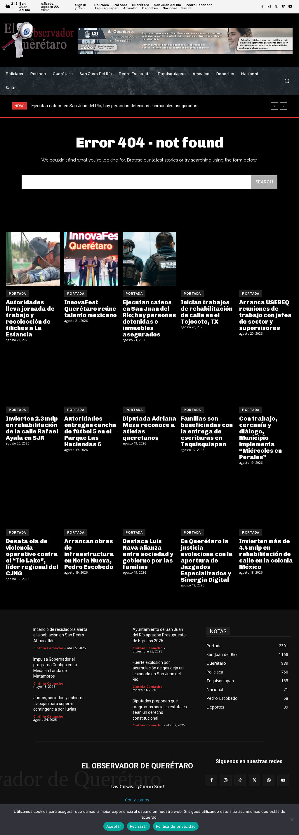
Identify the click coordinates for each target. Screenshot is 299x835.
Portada (17, 294)
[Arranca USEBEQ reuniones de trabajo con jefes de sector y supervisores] (266, 259)
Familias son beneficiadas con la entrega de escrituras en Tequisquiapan (207, 431)
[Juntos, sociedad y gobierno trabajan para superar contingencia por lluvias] (20, 704)
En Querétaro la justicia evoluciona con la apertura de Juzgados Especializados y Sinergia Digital (207, 560)
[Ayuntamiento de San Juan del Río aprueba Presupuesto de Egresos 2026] (120, 636)
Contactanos (137, 800)
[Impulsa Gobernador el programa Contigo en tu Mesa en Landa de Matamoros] (20, 665)
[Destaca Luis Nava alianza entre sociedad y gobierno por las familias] (150, 498)
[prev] (274, 106)
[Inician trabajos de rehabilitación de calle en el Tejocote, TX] (208, 259)
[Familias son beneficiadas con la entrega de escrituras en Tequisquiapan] (208, 375)
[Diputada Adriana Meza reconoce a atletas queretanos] (150, 375)
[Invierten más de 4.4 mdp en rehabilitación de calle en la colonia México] (266, 498)
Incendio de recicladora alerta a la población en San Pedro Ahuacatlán (60, 635)
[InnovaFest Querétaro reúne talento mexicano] (91, 259)
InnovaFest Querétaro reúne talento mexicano (90, 309)
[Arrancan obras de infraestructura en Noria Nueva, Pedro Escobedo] (91, 498)
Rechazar (138, 826)
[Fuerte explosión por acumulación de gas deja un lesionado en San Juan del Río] (120, 669)
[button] (287, 81)
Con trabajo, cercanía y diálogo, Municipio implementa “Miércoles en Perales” (260, 438)
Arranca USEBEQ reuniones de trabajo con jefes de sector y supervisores (265, 315)
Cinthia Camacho (48, 648)
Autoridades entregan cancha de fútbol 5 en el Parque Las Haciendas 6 (90, 431)
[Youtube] (290, 6)
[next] (283, 106)
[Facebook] (262, 6)
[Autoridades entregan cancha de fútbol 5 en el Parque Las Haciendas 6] (91, 375)
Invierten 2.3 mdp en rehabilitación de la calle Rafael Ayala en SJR (32, 428)
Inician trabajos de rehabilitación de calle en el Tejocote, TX (88, 105)
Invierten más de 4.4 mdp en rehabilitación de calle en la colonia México (266, 554)
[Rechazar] (292, 819)
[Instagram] (269, 6)
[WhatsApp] (268, 780)
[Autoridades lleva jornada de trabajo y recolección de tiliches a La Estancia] (33, 259)
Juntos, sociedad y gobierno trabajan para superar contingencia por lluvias (59, 703)
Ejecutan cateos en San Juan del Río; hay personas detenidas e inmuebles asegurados (149, 318)
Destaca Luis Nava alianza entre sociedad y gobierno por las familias (148, 554)
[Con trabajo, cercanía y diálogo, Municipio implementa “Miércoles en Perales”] (266, 375)
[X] (276, 6)
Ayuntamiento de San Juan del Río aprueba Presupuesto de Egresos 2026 (159, 635)
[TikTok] (240, 780)
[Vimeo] (283, 6)
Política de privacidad (176, 826)
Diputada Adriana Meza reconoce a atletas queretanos (149, 428)
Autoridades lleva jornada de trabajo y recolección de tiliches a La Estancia (30, 318)
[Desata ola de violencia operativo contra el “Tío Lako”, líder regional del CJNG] (33, 498)
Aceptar (113, 826)
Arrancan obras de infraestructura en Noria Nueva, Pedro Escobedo (89, 554)
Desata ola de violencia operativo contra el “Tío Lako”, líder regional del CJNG (32, 557)
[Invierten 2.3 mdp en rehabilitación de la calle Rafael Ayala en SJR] (33, 375)
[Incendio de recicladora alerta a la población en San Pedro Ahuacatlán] (20, 636)
